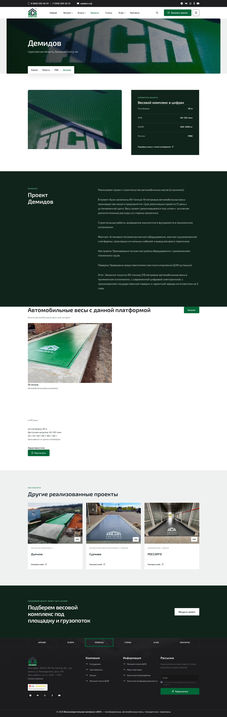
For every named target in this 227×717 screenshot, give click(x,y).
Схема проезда (35, 678)
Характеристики (36, 448)
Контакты (185, 642)
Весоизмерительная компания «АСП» (83, 711)
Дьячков (37, 554)
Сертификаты (96, 669)
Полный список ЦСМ (99, 681)
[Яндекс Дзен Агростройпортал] (194, 3)
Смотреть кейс (37, 564)
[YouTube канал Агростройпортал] (198, 3)
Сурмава (95, 554)
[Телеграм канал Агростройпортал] (182, 3)
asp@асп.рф (86, 3)
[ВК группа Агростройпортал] (186, 3)
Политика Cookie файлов (138, 675)
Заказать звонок (179, 12)
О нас (156, 642)
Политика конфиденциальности (142, 681)
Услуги (70, 642)
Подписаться (181, 691)
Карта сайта (113, 715)
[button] (34, 121)
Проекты (46, 70)
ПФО (56, 70)
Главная (34, 70)
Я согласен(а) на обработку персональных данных (180, 683)
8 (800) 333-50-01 (40, 3)
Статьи (128, 642)
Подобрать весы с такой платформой (154, 147)
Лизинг (93, 675)
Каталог (192, 310)
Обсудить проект (186, 612)
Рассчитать (40, 453)
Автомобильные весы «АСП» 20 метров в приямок (61, 405)
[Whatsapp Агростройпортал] (190, 3)
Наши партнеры (134, 669)
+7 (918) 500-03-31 (61, 3)
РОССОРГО (155, 554)
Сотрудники (95, 664)
